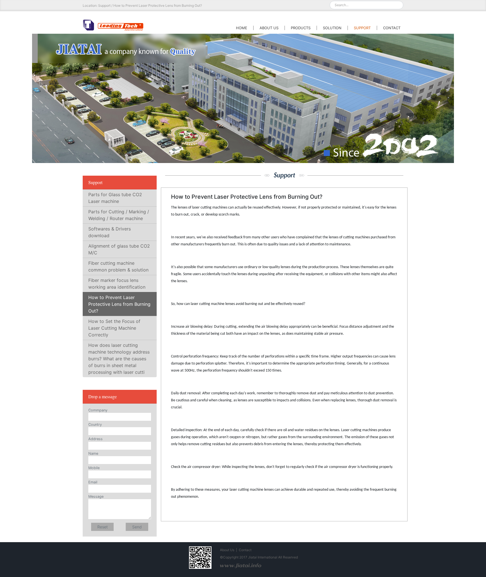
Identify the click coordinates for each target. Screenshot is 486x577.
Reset (102, 526)
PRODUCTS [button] (300, 28)
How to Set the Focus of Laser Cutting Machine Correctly (114, 328)
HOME (241, 28)
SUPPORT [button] (362, 28)
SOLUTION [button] (332, 28)
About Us (227, 550)
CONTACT (391, 28)
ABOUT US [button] (269, 28)
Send (137, 526)
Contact (245, 550)
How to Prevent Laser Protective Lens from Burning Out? (119, 304)
